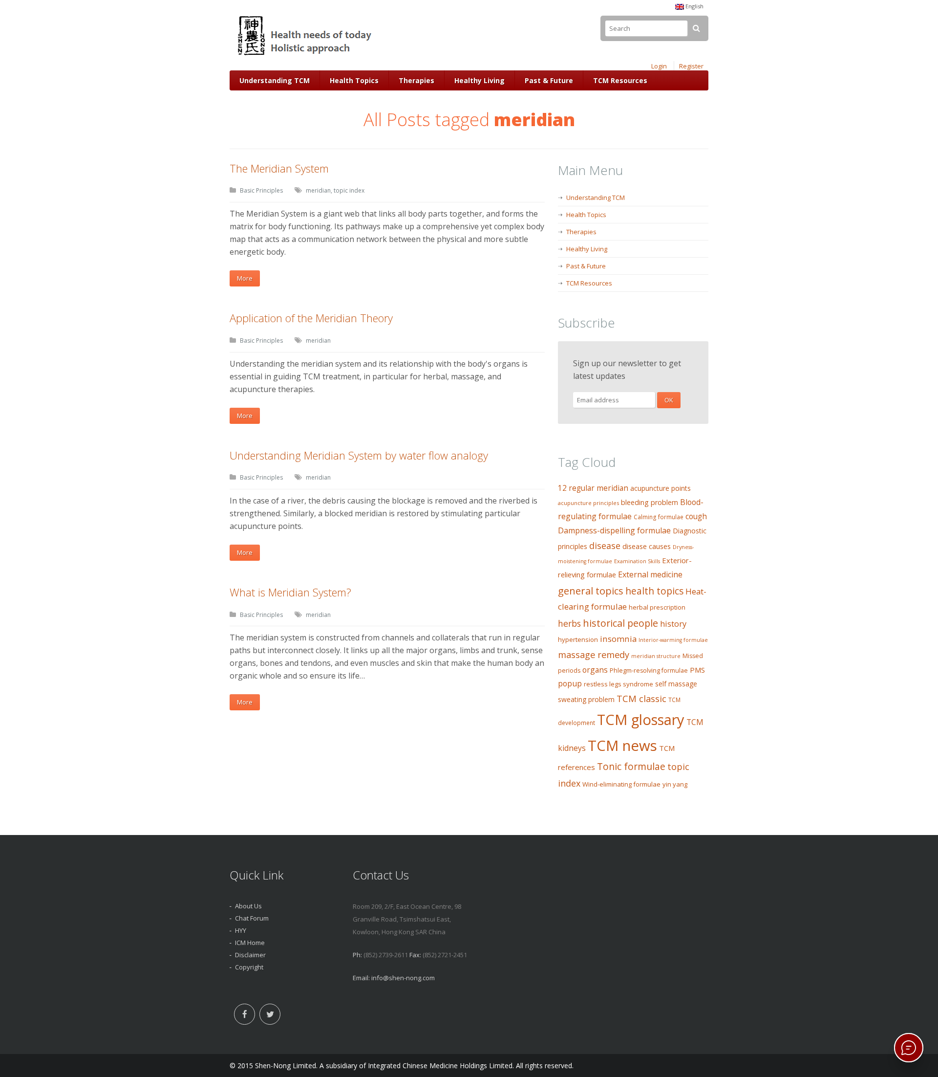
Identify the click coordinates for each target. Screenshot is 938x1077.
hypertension (578, 639)
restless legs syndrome (618, 684)
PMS (697, 670)
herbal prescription (657, 607)
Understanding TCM (274, 80)
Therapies (416, 80)
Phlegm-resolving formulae (649, 670)
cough (696, 516)
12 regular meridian (593, 488)
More (245, 278)
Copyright (249, 967)
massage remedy (593, 654)
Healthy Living (479, 80)
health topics (654, 591)
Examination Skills (637, 561)
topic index (349, 190)
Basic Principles (261, 190)
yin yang (674, 784)
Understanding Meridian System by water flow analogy (359, 455)
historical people (620, 623)
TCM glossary (640, 719)
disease (604, 545)
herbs (569, 623)
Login (659, 66)
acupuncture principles (588, 502)
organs (595, 669)
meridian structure (656, 656)
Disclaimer (250, 954)
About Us (248, 905)
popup (570, 683)
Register (691, 66)
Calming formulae (658, 517)
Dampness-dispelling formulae (614, 530)
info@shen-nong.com (403, 977)
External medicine (650, 574)
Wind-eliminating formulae (621, 784)
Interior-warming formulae (673, 640)
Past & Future (549, 80)
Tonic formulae (631, 766)
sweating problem (586, 699)
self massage (676, 683)
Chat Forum (252, 918)
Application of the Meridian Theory (311, 317)
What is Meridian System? (290, 592)
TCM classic (641, 698)
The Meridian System (279, 168)
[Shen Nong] (305, 55)
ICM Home (250, 942)
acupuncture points (660, 488)
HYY (240, 930)
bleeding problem (649, 502)
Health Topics (354, 80)
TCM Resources (620, 80)
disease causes (646, 546)
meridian (318, 190)
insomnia (618, 638)
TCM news (622, 745)
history (673, 623)
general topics (590, 590)
